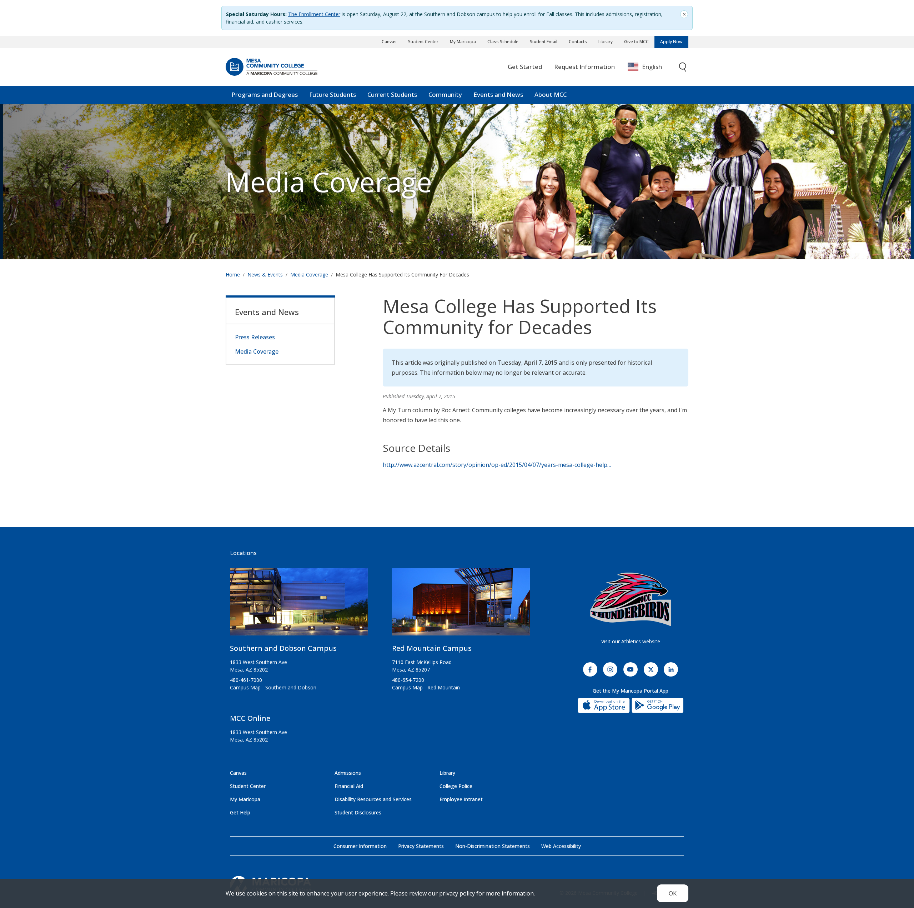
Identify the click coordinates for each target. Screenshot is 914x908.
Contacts (578, 42)
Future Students (332, 94)
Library (605, 42)
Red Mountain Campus (432, 648)
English (652, 67)
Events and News (498, 94)
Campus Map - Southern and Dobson (273, 687)
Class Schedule (502, 42)
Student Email (543, 42)
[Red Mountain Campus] (461, 604)
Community (445, 94)
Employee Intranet (461, 799)
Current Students (392, 94)
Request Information (584, 67)
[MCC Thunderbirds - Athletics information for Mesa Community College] (630, 599)
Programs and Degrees (264, 94)
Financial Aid (349, 786)
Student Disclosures (358, 812)
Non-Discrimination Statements (492, 846)
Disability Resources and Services (373, 799)
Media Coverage (309, 274)
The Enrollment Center (314, 14)
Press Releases (255, 337)
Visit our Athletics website (630, 641)
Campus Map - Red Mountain (426, 687)
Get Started (525, 67)
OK (673, 893)
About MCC (550, 94)
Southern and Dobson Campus (283, 648)
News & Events (265, 274)
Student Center (423, 42)
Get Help (240, 812)
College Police (456, 786)
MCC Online (250, 718)
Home (233, 274)
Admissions (348, 772)
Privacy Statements (421, 846)
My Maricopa (463, 42)
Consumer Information (360, 846)
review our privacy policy (442, 893)
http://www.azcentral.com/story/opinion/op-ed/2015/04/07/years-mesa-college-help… (497, 465)
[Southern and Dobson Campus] (299, 604)
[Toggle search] (683, 67)
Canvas (389, 42)
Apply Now (671, 42)
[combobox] (650, 67)
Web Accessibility (561, 846)
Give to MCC (636, 42)
